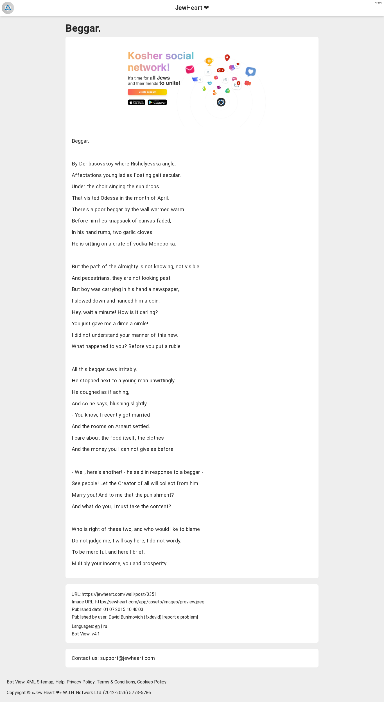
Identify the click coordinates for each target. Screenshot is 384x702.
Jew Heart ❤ (47, 692)
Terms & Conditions (116, 682)
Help (60, 682)
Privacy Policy (81, 682)
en (97, 626)
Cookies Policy (151, 682)
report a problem (180, 617)
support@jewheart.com (127, 658)
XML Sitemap (39, 682)
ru (105, 626)
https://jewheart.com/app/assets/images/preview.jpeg (149, 602)
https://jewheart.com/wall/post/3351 (119, 594)
